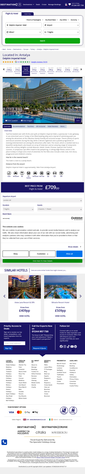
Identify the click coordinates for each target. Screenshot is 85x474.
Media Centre (35, 382)
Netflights (60, 370)
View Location (12, 121)
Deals (38, 4)
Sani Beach (22, 385)
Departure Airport (9, 196)
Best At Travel (61, 363)
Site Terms (73, 363)
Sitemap (34, 380)
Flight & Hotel (12, 13)
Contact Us (34, 371)
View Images (27, 121)
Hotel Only (27, 14)
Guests (39, 205)
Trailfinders (60, 374)
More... (63, 126)
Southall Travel (61, 372)
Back (4, 49)
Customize (41, 254)
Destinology (60, 366)
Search (42, 41)
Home (9, 49)
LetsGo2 (59, 368)
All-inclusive (40, 126)
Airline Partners (36, 374)
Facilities (30, 126)
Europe (26, 49)
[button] (7, 100)
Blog (45, 371)
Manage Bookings (54, 4)
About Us (34, 365)
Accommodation (19, 126)
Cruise (44, 4)
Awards (33, 385)
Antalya (39, 49)
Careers (33, 378)
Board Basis (7, 214)
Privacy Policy (74, 379)
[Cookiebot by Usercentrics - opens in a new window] (72, 218)
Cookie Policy (74, 386)
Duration (6, 205)
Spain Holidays (10, 394)
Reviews (34, 376)
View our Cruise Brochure (47, 394)
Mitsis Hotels (23, 398)
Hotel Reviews (53, 126)
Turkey (32, 49)
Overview (7, 126)
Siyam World (22, 382)
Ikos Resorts (22, 396)
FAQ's (46, 365)
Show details (73, 247)
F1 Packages (48, 369)
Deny (16, 254)
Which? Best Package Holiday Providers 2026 (51, 457)
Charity (33, 387)
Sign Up (8, 348)
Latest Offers (48, 367)
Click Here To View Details (42, 261)
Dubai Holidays (10, 365)
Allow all (69, 254)
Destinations (27, 4)
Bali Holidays (10, 400)
